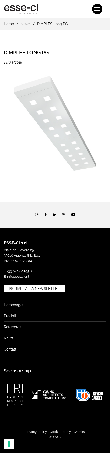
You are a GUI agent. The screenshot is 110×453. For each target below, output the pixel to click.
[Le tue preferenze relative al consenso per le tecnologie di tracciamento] (9, 444)
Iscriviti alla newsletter (34, 289)
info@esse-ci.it (18, 276)
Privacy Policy (36, 432)
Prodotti (10, 316)
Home (9, 24)
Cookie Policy (60, 432)
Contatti (10, 349)
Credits (79, 432)
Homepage (13, 305)
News (25, 24)
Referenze (12, 327)
